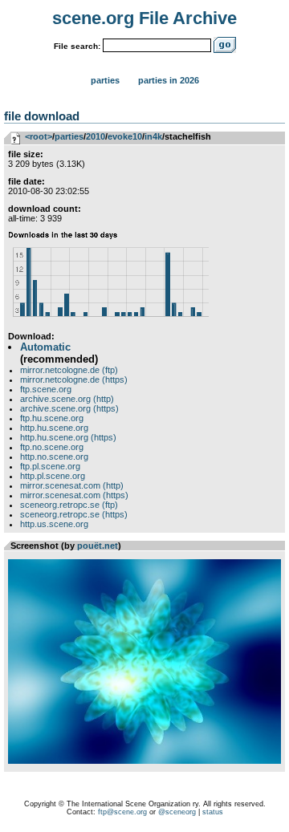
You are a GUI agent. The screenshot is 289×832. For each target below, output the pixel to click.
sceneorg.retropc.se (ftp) (69, 504)
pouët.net (97, 545)
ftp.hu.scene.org (51, 418)
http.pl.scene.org (52, 476)
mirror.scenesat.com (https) (74, 495)
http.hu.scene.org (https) (68, 437)
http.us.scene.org (54, 524)
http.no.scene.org (54, 456)
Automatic (45, 347)
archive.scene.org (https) (69, 408)
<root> (38, 136)
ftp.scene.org (45, 389)
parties (69, 136)
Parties (105, 80)
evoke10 (125, 136)
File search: (77, 46)
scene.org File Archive (144, 18)
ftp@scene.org (122, 812)
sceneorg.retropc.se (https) (74, 514)
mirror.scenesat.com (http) (72, 485)
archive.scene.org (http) (67, 399)
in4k (153, 136)
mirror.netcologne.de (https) (74, 379)
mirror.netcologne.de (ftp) (69, 370)
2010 (95, 136)
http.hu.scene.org (54, 427)
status (212, 812)
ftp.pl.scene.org (50, 466)
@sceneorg (177, 812)
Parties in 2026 (168, 80)
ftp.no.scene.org (51, 447)
